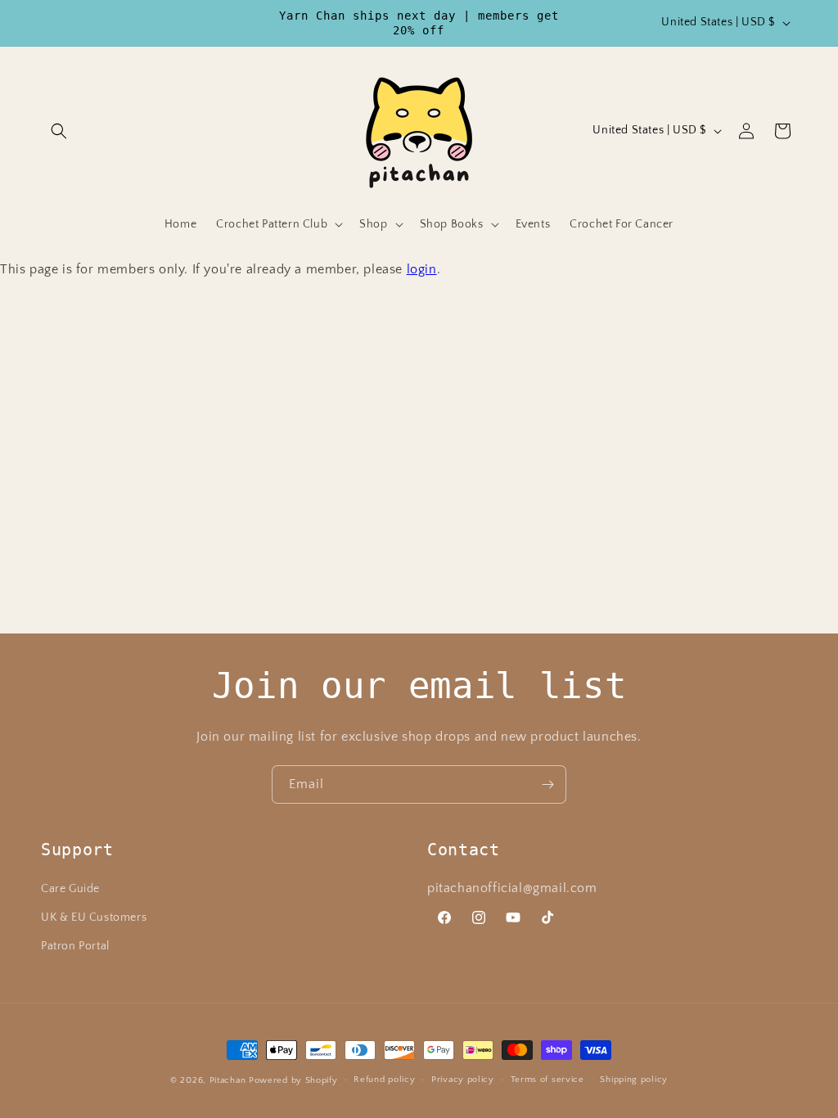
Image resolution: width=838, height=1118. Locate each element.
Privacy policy (462, 1079)
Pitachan (228, 1080)
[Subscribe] (547, 784)
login (422, 269)
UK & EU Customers (93, 917)
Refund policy (384, 1079)
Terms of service (547, 1079)
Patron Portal (75, 946)
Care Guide (70, 888)
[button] (59, 131)
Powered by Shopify (293, 1080)
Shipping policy (634, 1079)
